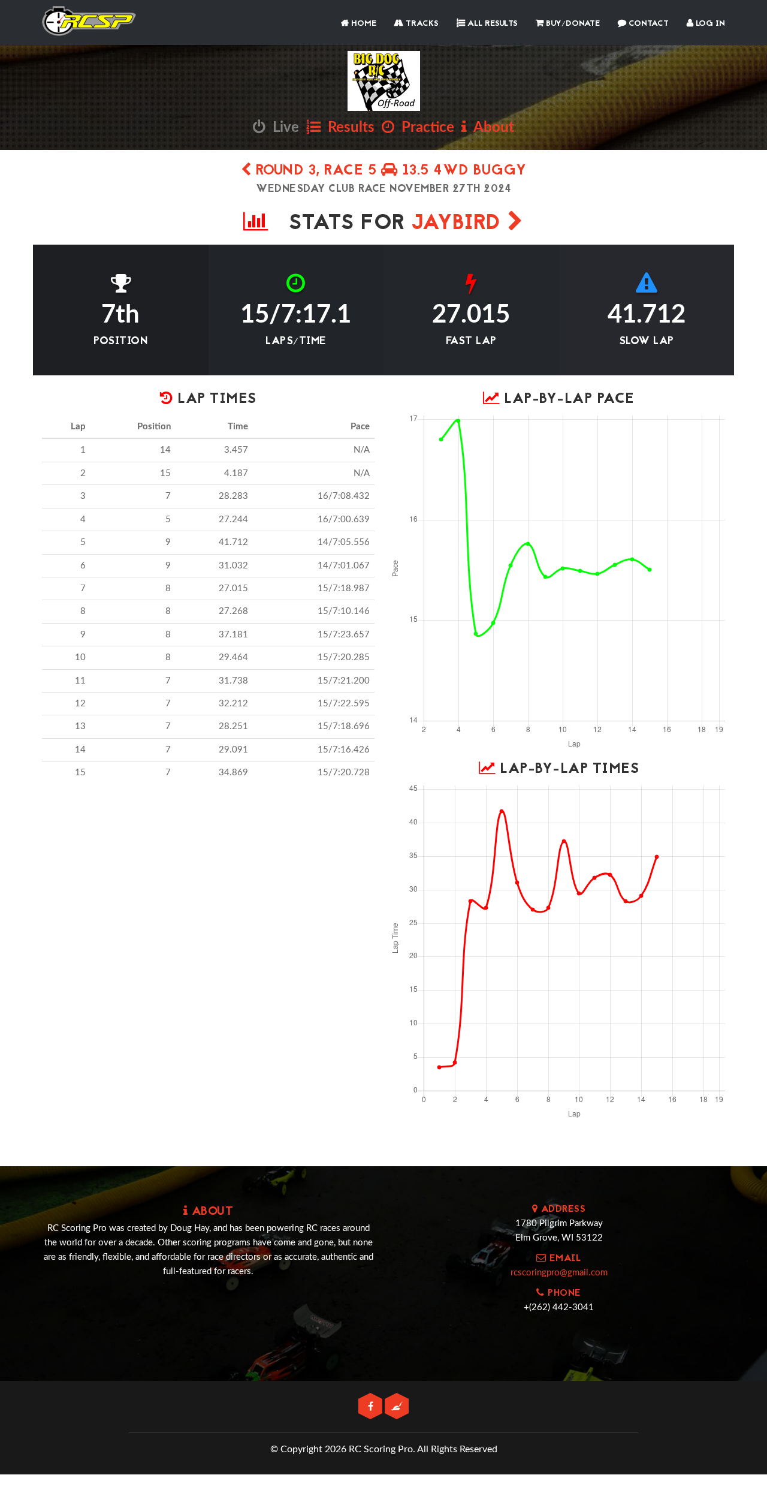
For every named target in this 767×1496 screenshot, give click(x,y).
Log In (709, 23)
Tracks (421, 23)
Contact (647, 23)
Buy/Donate (571, 23)
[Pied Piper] (397, 1406)
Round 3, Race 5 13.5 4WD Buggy (389, 171)
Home (362, 23)
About (490, 128)
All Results (491, 23)
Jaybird (460, 223)
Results (348, 128)
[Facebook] (371, 1406)
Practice (424, 128)
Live (282, 128)
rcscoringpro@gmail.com (559, 1272)
